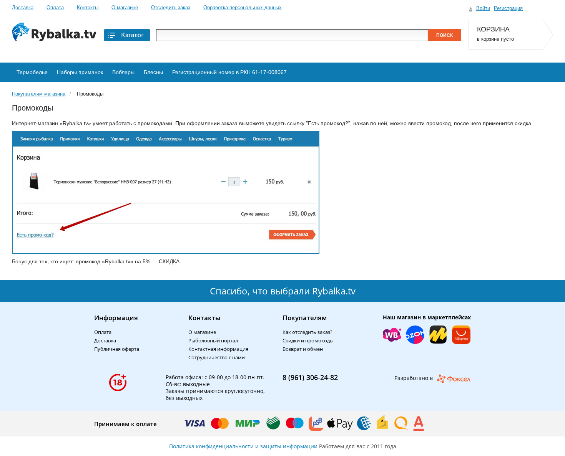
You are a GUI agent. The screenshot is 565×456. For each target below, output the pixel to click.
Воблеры (123, 72)
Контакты (87, 7)
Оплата (55, 7)
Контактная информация (218, 348)
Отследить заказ (170, 7)
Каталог (132, 35)
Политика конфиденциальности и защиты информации (243, 446)
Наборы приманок (80, 72)
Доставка (22, 7)
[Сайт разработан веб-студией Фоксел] (454, 378)
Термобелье (32, 72)
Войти (483, 8)
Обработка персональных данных (242, 7)
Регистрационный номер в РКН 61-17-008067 (229, 72)
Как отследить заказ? (307, 332)
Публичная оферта (116, 348)
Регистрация (508, 8)
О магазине (124, 7)
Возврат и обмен (302, 348)
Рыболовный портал (213, 340)
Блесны (153, 72)
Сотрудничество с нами (216, 357)
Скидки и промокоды (308, 340)
